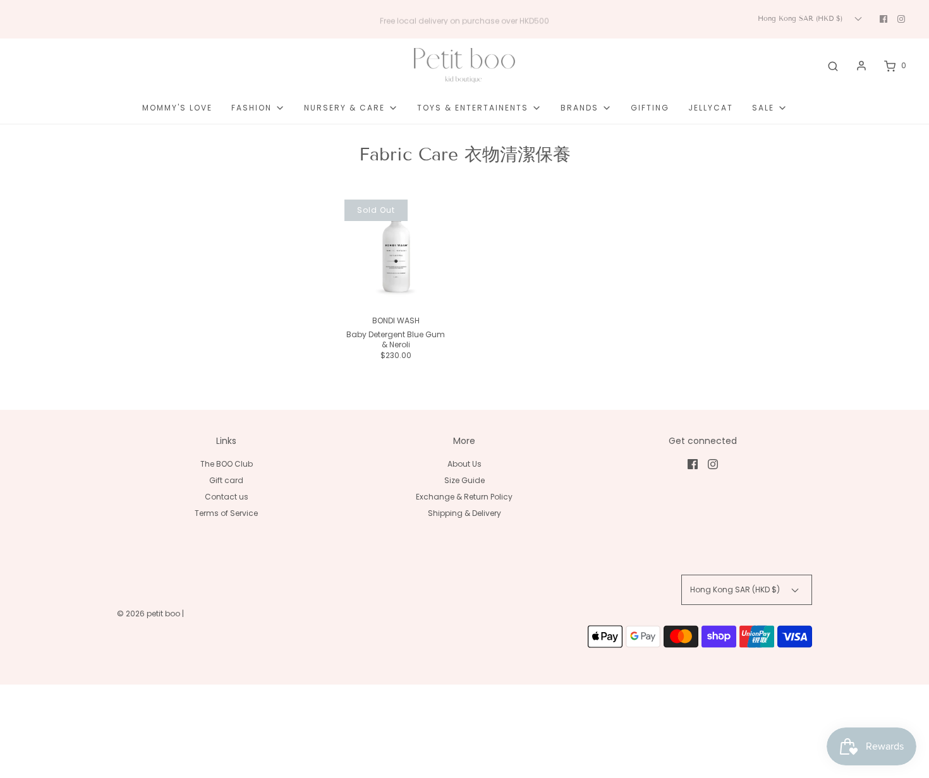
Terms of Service (226, 513)
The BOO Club (226, 463)
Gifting (650, 107)
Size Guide (464, 480)
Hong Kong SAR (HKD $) (801, 18)
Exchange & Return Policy (464, 496)
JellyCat (710, 107)
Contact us (226, 496)
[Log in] (861, 65)
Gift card (226, 480)
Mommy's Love (177, 107)
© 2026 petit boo (149, 613)
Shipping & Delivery (464, 513)
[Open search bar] (833, 66)
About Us (464, 463)
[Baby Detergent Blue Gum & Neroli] (395, 251)
